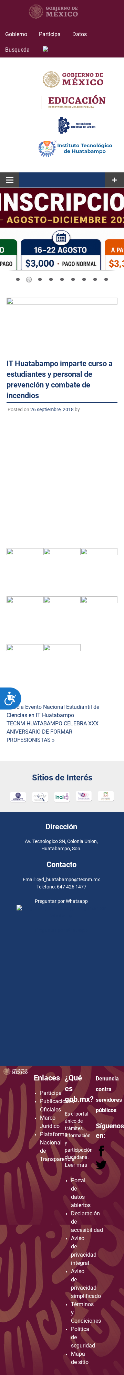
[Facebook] (102, 1154)
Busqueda (18, 49)
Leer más (76, 1165)
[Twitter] (101, 1168)
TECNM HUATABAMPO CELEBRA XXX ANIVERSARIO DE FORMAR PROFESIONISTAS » (53, 731)
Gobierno (16, 34)
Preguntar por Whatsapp (61, 930)
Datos (79, 34)
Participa (50, 34)
